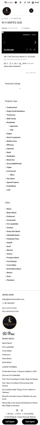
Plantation (10, 280)
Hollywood (11, 216)
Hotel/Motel (11, 186)
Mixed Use (11, 160)
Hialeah (9, 243)
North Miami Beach (14, 269)
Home (6, 18)
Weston (9, 273)
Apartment (14, 126)
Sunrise (9, 254)
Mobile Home (12, 141)
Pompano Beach (13, 258)
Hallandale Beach (13, 235)
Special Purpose (13, 182)
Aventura (10, 228)
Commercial (11, 171)
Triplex (9, 167)
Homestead (11, 220)
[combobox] (15, 28)
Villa (11, 130)
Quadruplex (11, 156)
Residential (11, 122)
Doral (9, 246)
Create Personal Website (26, 417)
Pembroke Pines (13, 239)
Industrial (10, 149)
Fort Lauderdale (12, 224)
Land (8, 190)
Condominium (12, 107)
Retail (9, 152)
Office (12, 175)
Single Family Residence (16, 111)
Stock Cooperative (13, 137)
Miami (9, 209)
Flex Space (11, 179)
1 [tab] (21, 89)
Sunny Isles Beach (13, 231)
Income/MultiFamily (14, 164)
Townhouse (11, 115)
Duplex (9, 134)
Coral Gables (11, 265)
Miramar (10, 250)
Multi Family (11, 119)
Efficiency (10, 145)
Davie (9, 276)
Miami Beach (11, 213)
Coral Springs (12, 261)
